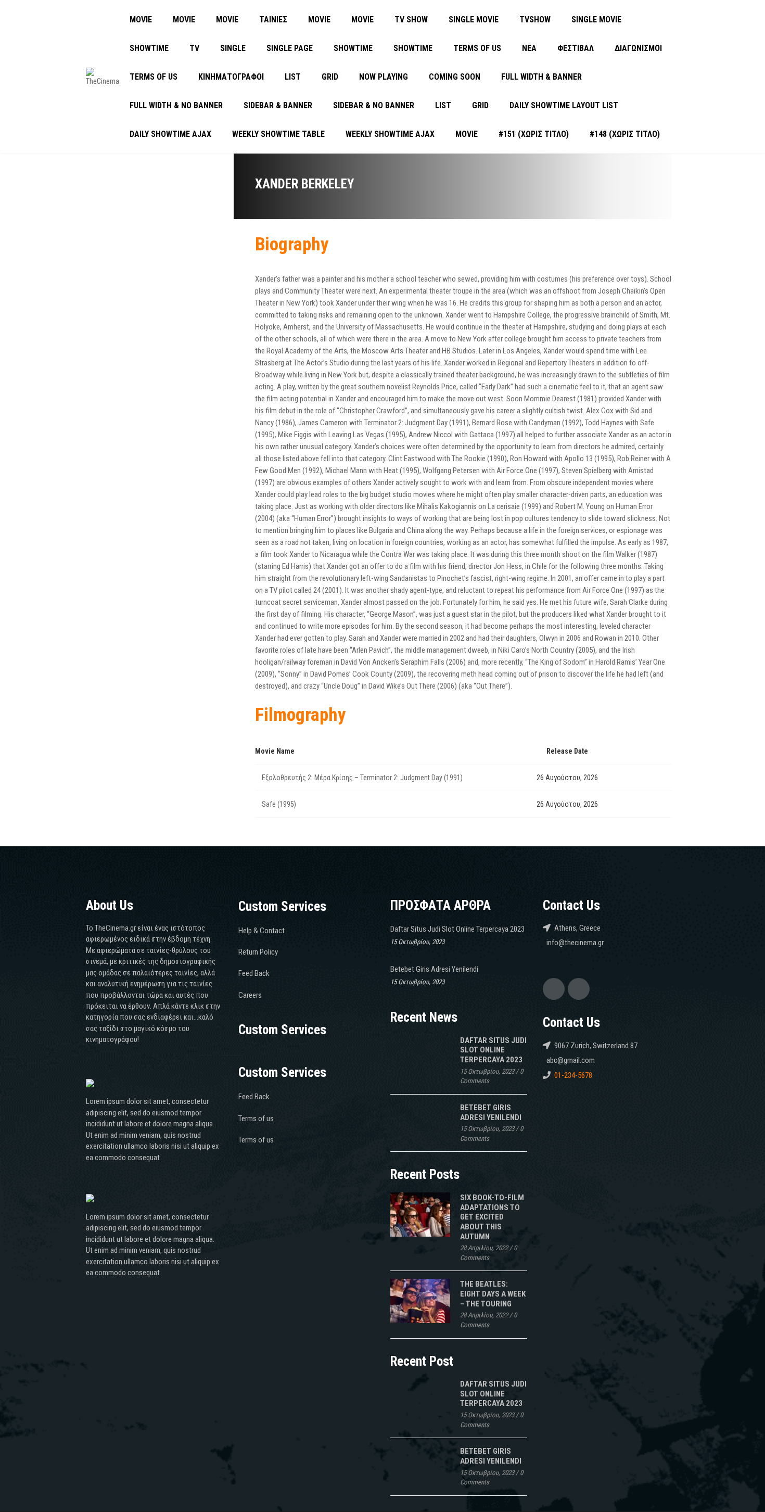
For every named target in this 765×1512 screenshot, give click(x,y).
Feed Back (254, 973)
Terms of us (477, 48)
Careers (250, 995)
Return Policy (258, 952)
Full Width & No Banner (176, 105)
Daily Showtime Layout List (563, 105)
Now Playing (383, 77)
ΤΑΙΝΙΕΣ (273, 19)
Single (233, 48)
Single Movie (474, 19)
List (293, 77)
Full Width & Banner (541, 77)
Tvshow (535, 19)
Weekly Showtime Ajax (390, 134)
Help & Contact (261, 930)
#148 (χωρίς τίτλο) (625, 134)
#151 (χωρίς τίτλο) (534, 134)
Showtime (149, 48)
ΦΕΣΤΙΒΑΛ (575, 48)
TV (194, 48)
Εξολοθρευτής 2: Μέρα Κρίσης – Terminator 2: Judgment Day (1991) (362, 777)
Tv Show (411, 19)
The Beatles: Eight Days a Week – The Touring (493, 1293)
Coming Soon (454, 77)
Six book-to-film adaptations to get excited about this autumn (492, 1217)
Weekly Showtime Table (278, 134)
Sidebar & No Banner (373, 105)
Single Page (289, 48)
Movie (141, 19)
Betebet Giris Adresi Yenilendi (434, 969)
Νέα (529, 48)
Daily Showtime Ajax (170, 134)
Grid (330, 77)
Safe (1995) (279, 804)
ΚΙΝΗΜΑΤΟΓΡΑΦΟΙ (231, 77)
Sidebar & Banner (278, 105)
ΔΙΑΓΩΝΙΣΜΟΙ (638, 48)
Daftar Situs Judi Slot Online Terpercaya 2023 (457, 929)
